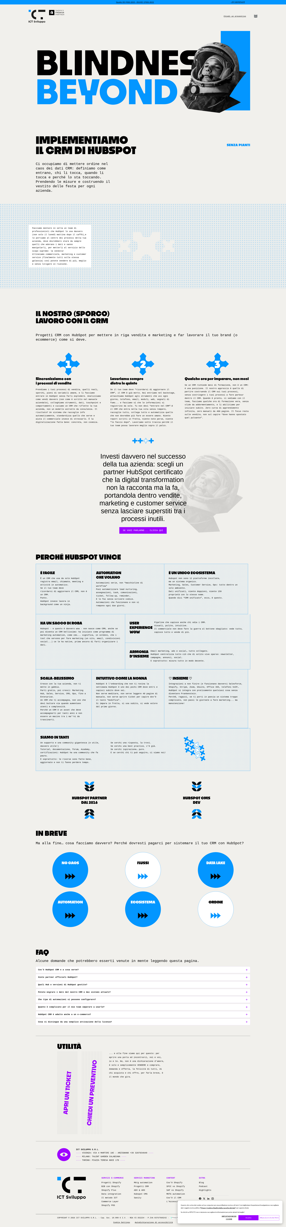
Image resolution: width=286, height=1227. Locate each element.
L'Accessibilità (175, 1201)
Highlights (205, 1190)
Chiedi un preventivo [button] (235, 16)
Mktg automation (143, 1183)
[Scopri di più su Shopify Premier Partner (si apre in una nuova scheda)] (57, 12)
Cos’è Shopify (174, 1183)
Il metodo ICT (109, 1198)
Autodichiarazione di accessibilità (154, 1223)
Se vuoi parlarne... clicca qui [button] (143, 530)
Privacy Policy (176, 1217)
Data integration (111, 1194)
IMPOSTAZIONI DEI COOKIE (229, 1217)
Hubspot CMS (140, 1194)
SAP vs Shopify (175, 1190)
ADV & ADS (139, 1190)
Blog (201, 1183)
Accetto (248, 1218)
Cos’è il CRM (173, 1198)
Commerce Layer (110, 1201)
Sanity (137, 1198)
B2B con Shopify (110, 1186)
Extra (202, 1178)
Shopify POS (108, 1205)
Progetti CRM (141, 1186)
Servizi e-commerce (112, 1178)
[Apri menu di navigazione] (255, 16)
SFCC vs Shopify (175, 1186)
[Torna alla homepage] (37, 16)
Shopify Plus (108, 1190)
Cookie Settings (121, 1223)
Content (170, 1178)
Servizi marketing (144, 1178)
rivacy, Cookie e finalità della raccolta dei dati (218, 1208)
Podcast (203, 1186)
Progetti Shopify (111, 1183)
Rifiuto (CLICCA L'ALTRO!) (269, 1218)
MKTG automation (175, 1194)
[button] (67, 1093)
